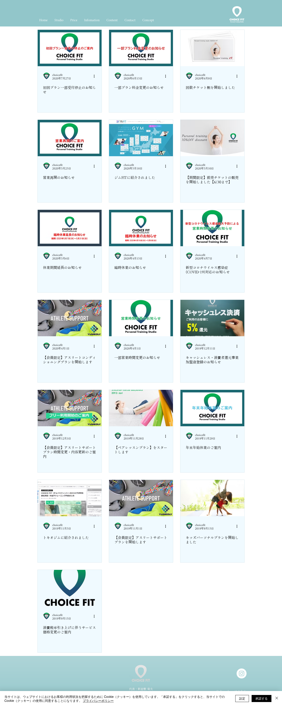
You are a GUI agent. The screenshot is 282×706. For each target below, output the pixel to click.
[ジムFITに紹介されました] (141, 138)
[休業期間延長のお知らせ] (70, 228)
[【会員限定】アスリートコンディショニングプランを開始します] (70, 318)
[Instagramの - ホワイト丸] (242, 673)
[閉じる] (276, 698)
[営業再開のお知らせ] (70, 138)
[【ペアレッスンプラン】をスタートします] (141, 408)
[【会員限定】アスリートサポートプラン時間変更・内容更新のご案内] (70, 408)
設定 (242, 698)
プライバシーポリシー (98, 700)
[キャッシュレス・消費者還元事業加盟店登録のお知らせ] (212, 318)
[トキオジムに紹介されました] (70, 498)
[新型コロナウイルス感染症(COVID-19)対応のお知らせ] (212, 228)
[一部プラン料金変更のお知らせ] (141, 48)
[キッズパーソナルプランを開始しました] (212, 498)
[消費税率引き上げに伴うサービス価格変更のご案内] (70, 588)
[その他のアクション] (95, 76)
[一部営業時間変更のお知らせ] (141, 318)
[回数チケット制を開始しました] (212, 48)
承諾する (261, 698)
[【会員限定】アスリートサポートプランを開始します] (141, 498)
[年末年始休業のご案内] (212, 408)
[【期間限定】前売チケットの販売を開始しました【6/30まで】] (212, 138)
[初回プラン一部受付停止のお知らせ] (70, 48)
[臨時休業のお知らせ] (141, 228)
